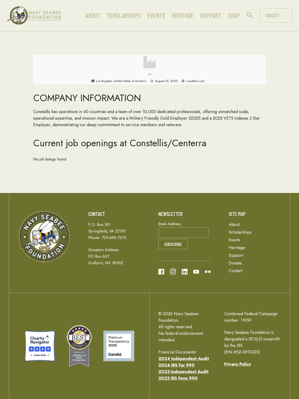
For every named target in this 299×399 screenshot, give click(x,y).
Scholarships (124, 15)
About (92, 15)
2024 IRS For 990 (176, 365)
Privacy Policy (237, 364)
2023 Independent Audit (183, 372)
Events (156, 15)
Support (210, 15)
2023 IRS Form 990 (178, 378)
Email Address (169, 224)
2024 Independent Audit (183, 359)
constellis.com (195, 81)
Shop (234, 15)
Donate (272, 15)
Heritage (182, 15)
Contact (235, 271)
